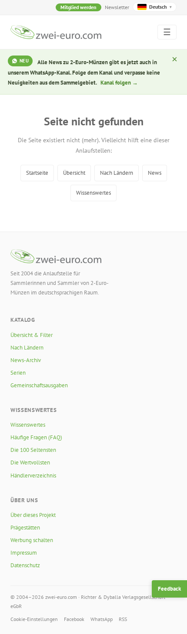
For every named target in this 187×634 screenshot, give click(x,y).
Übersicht (74, 172)
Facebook (74, 619)
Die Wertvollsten (30, 462)
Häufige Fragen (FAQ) (36, 437)
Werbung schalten (31, 540)
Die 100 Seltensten (33, 450)
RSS (123, 619)
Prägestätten (25, 527)
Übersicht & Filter (31, 335)
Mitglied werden (78, 7)
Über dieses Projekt (33, 515)
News (154, 172)
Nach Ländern (116, 172)
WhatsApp (101, 619)
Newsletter (117, 7)
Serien (18, 372)
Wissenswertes (93, 192)
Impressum (23, 552)
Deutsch (160, 6)
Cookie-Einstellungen (34, 619)
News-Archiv (25, 360)
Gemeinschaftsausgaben (39, 385)
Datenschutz (25, 565)
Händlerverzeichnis (33, 475)
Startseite (37, 172)
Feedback (169, 588)
